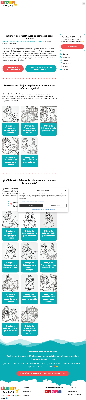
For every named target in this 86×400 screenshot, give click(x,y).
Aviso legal (72, 388)
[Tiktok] (56, 391)
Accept (31, 205)
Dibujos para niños (13, 41)
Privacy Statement (45, 209)
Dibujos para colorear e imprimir (31, 41)
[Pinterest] (49, 391)
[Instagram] (53, 391)
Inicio (3, 41)
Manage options (55, 205)
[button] (66, 190)
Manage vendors (25, 201)
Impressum (52, 209)
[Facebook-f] (59, 391)
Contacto (26, 387)
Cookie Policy (72, 391)
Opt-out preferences (35, 209)
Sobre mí (26, 395)
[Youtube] (46, 391)
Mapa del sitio (27, 391)
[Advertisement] (43, 20)
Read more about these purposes (36, 201)
